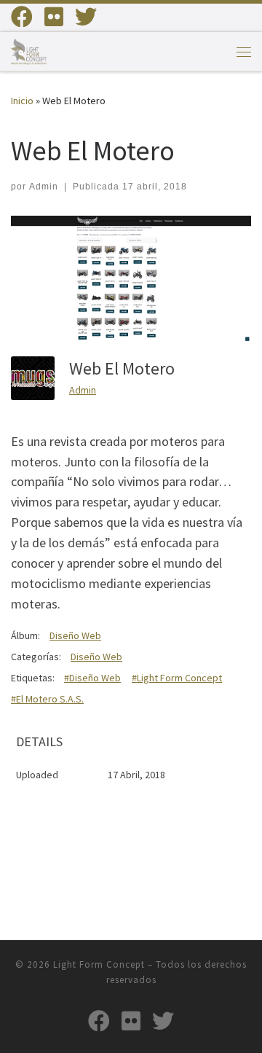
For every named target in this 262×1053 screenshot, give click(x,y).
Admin (43, 186)
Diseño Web (75, 635)
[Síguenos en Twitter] (86, 17)
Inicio (22, 100)
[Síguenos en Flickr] (53, 17)
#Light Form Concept (177, 677)
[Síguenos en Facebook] (22, 17)
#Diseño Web (92, 677)
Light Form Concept (99, 964)
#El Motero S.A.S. (47, 698)
